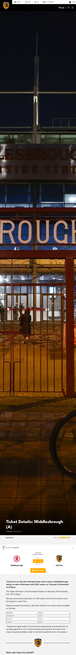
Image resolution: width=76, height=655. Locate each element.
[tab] (17, 2)
